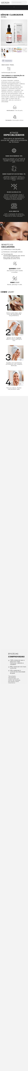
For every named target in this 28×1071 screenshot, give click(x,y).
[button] (14, 7)
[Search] (25, 2)
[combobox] (17, 2)
